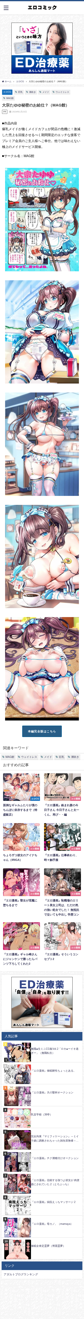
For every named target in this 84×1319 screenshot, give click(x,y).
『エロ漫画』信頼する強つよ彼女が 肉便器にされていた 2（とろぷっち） (55, 1182)
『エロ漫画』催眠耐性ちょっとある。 (53, 1070)
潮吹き (32, 92)
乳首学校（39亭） (41, 1114)
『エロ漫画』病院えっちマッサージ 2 (53, 1202)
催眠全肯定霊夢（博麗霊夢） (48, 1246)
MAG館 (10, 98)
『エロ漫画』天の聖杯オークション (52, 1092)
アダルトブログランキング (21, 1274)
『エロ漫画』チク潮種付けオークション (55, 1158)
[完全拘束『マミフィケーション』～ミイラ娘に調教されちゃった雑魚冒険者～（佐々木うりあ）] (42, 1130)
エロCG (7, 92)
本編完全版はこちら (42, 731)
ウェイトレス (62, 92)
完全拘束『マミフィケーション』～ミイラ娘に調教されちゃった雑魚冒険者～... (55, 1138)
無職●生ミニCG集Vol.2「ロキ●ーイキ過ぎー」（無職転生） (54, 1050)
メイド (45, 92)
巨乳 (20, 92)
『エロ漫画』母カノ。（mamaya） (52, 1224)
